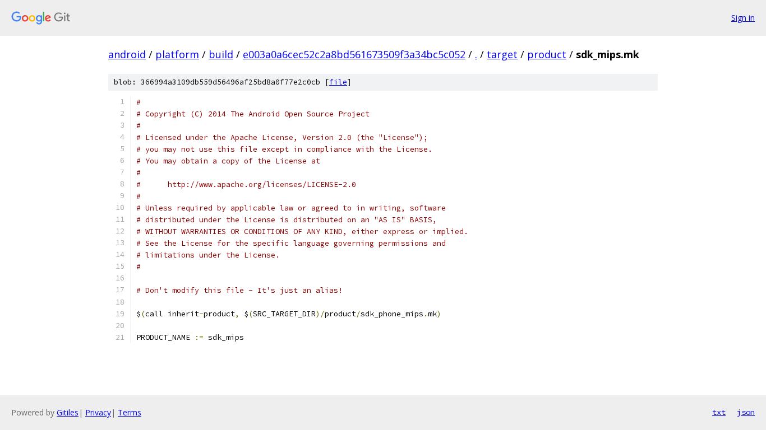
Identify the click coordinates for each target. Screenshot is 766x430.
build (221, 54)
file (338, 82)
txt (719, 412)
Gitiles (68, 412)
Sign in (743, 17)
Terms (129, 412)
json (746, 412)
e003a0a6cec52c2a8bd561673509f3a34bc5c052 (354, 54)
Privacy (98, 412)
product (546, 54)
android (127, 54)
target (502, 54)
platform (177, 54)
